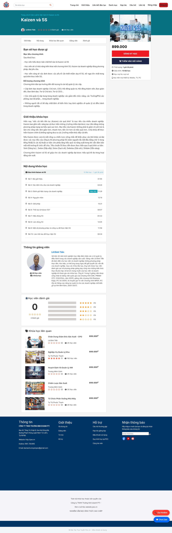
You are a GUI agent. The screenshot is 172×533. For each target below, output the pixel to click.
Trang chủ (74, 5)
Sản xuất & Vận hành (39, 15)
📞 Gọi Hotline (161, 513)
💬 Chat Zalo (161, 520)
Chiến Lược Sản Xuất (57, 383)
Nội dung (40, 41)
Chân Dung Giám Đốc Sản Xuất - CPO (65, 336)
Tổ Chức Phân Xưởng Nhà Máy (62, 398)
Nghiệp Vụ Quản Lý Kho (59, 352)
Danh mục (113, 5)
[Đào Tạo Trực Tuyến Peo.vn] (6, 4)
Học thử (93, 191)
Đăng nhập (152, 5)
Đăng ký (163, 5)
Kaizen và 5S (54, 15)
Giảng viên (73, 41)
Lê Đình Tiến (57, 252)
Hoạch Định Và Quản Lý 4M (60, 367)
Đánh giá (86, 41)
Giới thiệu (85, 5)
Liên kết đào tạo (99, 5)
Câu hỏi (133, 5)
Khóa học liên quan (56, 41)
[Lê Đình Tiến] (36, 262)
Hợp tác (123, 5)
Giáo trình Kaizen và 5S (36, 172)
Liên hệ (142, 5)
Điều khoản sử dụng (99, 530)
